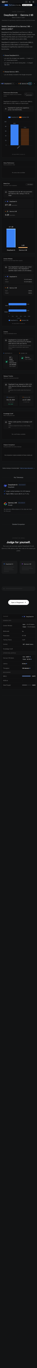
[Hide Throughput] (18, 668)
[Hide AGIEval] (18, 680)
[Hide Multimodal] (18, 631)
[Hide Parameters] (18, 635)
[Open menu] (33, 2)
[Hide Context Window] (18, 625)
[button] (13, 83)
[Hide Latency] (18, 663)
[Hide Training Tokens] (18, 640)
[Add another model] (34, 83)
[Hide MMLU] (18, 676)
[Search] (26, 2)
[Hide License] (18, 644)
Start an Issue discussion (27, 468)
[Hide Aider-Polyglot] (18, 685)
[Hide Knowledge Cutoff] (18, 649)
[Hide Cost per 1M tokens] (18, 658)
